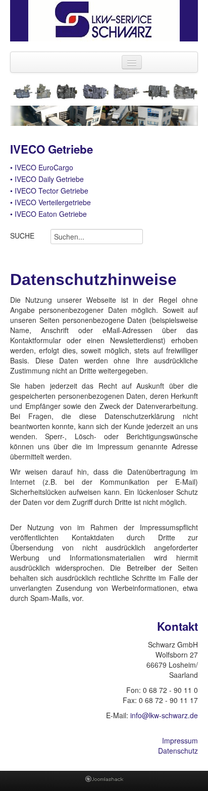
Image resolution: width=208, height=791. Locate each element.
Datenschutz (178, 751)
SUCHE (22, 235)
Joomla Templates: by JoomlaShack (104, 781)
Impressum (180, 740)
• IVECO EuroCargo (41, 167)
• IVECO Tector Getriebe (49, 190)
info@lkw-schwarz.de (164, 715)
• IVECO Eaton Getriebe (48, 214)
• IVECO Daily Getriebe (47, 179)
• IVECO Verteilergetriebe (50, 202)
